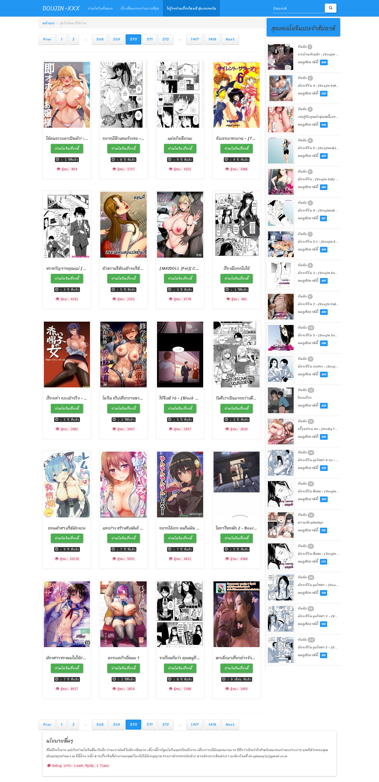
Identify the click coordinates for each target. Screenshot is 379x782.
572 (165, 39)
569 (116, 39)
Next (230, 39)
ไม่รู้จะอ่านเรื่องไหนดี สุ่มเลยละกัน (191, 8)
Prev (47, 39)
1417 (194, 39)
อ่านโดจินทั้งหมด (100, 8)
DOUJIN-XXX (61, 8)
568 (99, 39)
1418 (212, 39)
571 (150, 39)
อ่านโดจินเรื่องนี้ (67, 148)
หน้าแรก (49, 23)
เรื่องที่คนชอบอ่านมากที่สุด (139, 8)
